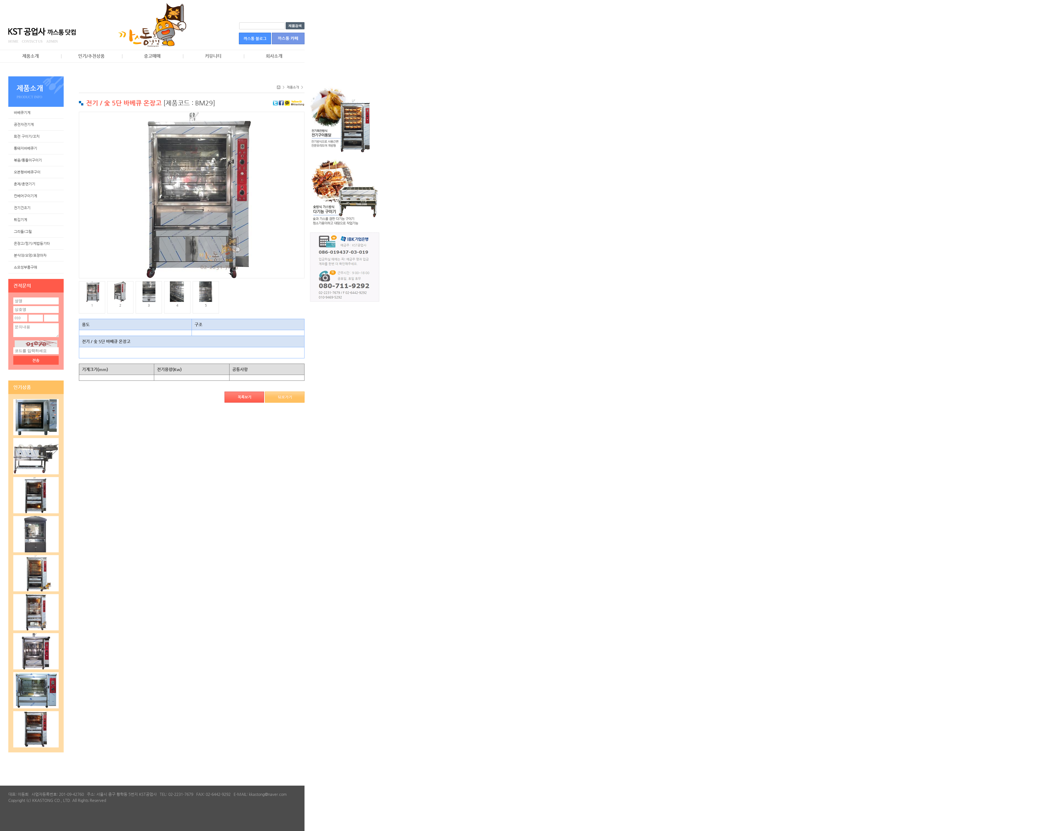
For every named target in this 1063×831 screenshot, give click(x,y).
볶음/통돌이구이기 (28, 160)
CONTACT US (32, 41)
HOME (13, 41)
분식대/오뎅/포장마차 (30, 255)
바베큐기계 (22, 112)
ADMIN (52, 41)
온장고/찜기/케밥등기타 (32, 243)
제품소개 (30, 56)
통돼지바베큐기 (25, 148)
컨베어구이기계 (25, 196)
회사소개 (274, 56)
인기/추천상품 (91, 56)
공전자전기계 (24, 124)
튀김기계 (20, 220)
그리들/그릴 (23, 231)
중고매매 (152, 56)
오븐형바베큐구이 (27, 172)
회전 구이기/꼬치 (27, 136)
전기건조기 (22, 208)
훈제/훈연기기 (24, 184)
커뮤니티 (213, 56)
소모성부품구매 (25, 267)
